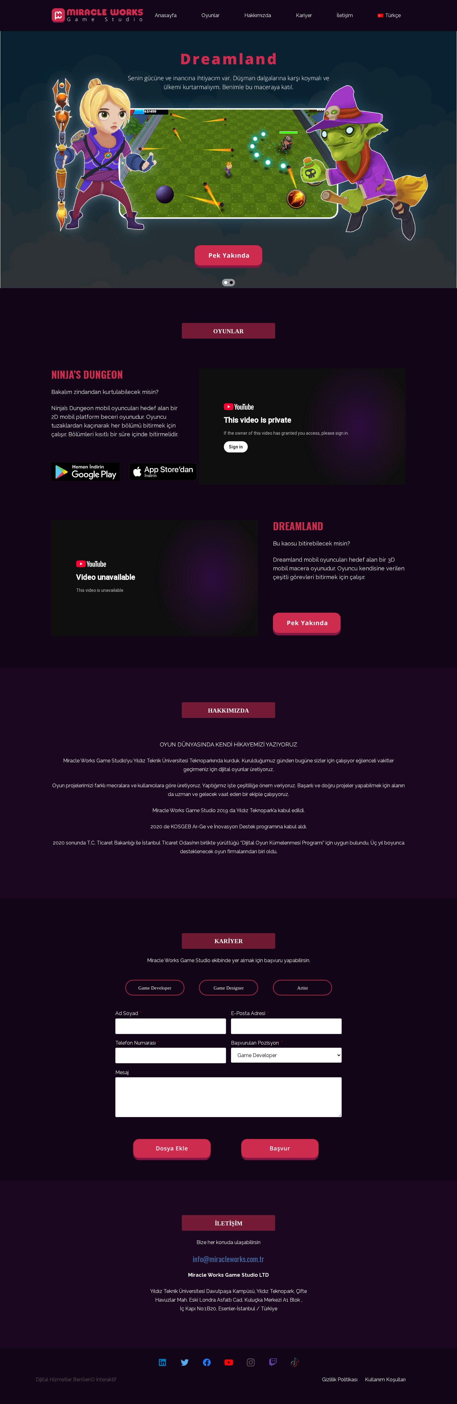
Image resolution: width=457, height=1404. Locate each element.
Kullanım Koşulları (385, 1380)
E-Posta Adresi (249, 1013)
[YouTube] (229, 1362)
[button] (225, 282)
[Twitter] (184, 1362)
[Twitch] (273, 1362)
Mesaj (122, 1072)
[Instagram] (251, 1362)
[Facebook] (206, 1362)
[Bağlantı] (155, 473)
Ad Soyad (128, 1013)
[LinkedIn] (162, 1362)
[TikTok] (295, 1362)
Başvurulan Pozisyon (256, 1043)
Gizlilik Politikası (340, 1380)
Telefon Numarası (137, 1043)
